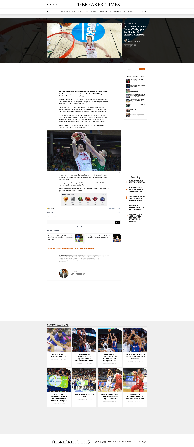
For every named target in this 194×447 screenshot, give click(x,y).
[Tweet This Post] (128, 45)
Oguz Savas (79, 260)
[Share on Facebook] (125, 45)
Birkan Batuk (62, 256)
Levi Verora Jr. (133, 40)
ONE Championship (119, 11)
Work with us (111, 441)
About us (97, 441)
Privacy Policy (118, 441)
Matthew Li (55, 403)
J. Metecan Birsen (77, 258)
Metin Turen (72, 260)
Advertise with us (104, 441)
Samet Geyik (86, 260)
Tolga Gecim (62, 261)
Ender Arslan (94, 256)
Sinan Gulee (101, 260)
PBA (67, 11)
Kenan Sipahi (86, 258)
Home (63, 11)
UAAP (73, 11)
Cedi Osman (79, 256)
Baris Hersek (105, 255)
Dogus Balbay (86, 256)
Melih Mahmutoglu (64, 260)
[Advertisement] (84, 77)
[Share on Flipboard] (131, 45)
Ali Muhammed (97, 255)
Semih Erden (93, 260)
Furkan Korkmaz (102, 256)
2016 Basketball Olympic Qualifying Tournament (80, 255)
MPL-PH (92, 11)
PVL (86, 11)
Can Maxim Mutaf (71, 256)
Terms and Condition (126, 441)
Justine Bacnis (80, 399)
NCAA (80, 11)
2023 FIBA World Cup (104, 11)
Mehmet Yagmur (94, 258)
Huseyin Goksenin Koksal (65, 258)
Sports (130, 11)
